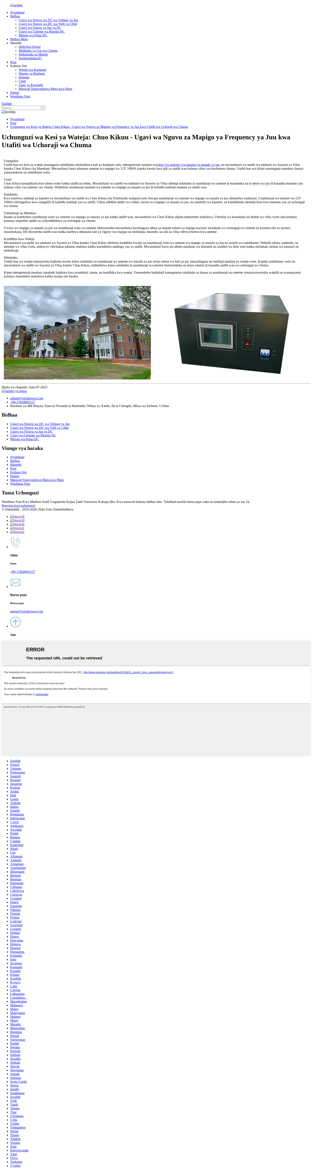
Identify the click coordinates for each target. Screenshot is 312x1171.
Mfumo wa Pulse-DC (33, 35)
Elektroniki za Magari (33, 54)
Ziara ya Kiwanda (31, 85)
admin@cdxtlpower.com (26, 398)
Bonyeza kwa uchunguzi (18, 505)
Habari (14, 92)
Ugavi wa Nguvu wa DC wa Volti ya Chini (48, 24)
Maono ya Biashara (32, 73)
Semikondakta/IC (30, 58)
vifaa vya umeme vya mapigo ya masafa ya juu (188, 164)
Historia (24, 77)
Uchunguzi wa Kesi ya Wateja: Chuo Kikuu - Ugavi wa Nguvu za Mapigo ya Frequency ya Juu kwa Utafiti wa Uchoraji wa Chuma (99, 127)
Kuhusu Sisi (18, 472)
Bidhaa (15, 16)
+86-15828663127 (22, 402)
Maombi (15, 464)
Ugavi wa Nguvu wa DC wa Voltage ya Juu (48, 20)
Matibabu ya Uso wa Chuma (38, 50)
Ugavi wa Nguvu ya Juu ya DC (40, 27)
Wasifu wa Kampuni (32, 69)
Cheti (22, 81)
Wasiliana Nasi (20, 96)
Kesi (13, 62)
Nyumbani (17, 12)
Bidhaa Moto (19, 39)
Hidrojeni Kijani (30, 47)
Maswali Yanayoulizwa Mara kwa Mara (45, 89)
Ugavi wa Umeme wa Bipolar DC (42, 31)
